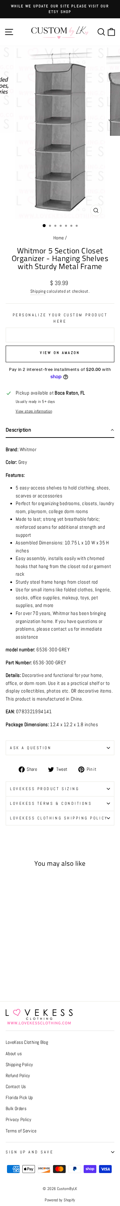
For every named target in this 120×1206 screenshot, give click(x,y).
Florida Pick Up (19, 1097)
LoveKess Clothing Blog (27, 1042)
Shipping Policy (19, 1064)
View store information (34, 411)
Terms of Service (21, 1131)
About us (14, 1053)
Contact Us (16, 1086)
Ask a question (30, 747)
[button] (60, 430)
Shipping (38, 291)
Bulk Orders (16, 1108)
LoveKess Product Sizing (44, 788)
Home (58, 238)
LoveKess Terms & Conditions (51, 803)
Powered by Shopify (60, 1200)
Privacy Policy (18, 1119)
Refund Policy (18, 1075)
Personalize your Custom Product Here (60, 318)
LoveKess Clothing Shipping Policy (59, 817)
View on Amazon (60, 352)
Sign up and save (30, 1151)
